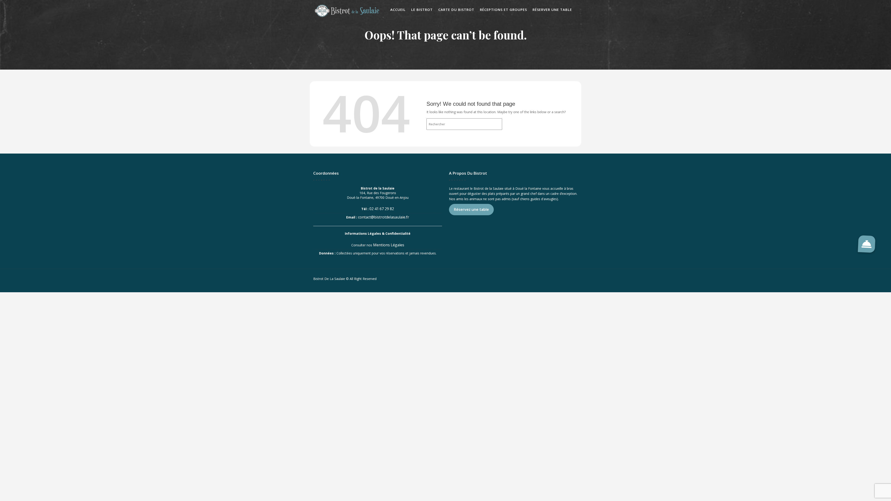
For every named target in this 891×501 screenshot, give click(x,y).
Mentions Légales (388, 244)
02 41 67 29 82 (381, 208)
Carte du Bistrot (456, 9)
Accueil (398, 9)
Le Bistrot (422, 9)
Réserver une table (552, 9)
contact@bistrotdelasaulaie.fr (383, 217)
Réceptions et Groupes (503, 9)
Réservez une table (471, 209)
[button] (866, 244)
